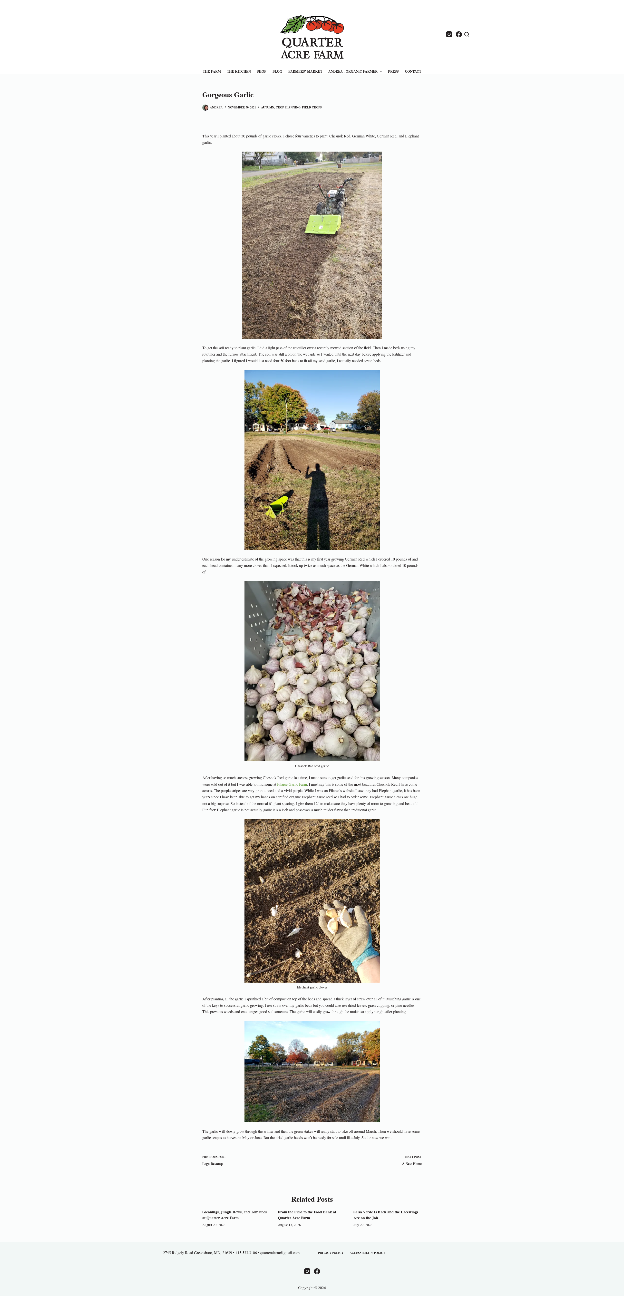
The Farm (212, 71)
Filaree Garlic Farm (292, 784)
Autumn (267, 107)
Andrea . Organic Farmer (353, 71)
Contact (413, 71)
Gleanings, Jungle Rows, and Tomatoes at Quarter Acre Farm (234, 1214)
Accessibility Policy (367, 1253)
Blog (277, 71)
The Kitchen (239, 71)
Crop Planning (288, 107)
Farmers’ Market (305, 71)
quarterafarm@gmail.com (280, 1252)
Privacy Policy (331, 1253)
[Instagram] (449, 34)
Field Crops (312, 107)
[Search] (466, 34)
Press (393, 71)
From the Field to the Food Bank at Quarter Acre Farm (307, 1214)
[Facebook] (459, 34)
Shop (261, 71)
